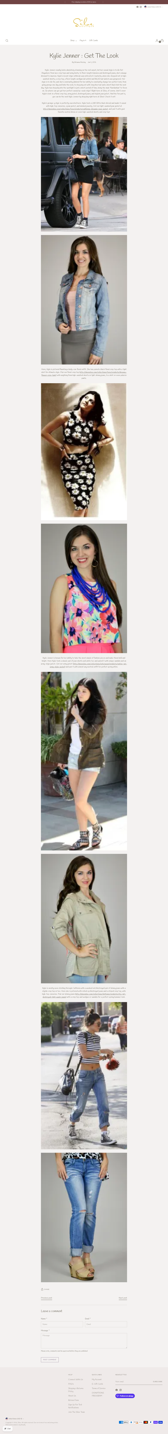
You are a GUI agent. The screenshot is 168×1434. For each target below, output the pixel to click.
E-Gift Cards (97, 1384)
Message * (45, 1330)
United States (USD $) (154, 7)
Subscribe (157, 1382)
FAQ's (71, 1384)
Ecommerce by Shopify (18, 1425)
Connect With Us (75, 1379)
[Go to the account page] (155, 40)
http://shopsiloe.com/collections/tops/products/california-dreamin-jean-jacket (75, 109)
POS (7, 1425)
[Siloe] (84, 22)
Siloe (19, 1423)
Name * (44, 1318)
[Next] (103, 2)
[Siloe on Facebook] (137, 7)
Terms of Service (99, 1388)
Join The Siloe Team (76, 1412)
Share (47, 1289)
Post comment (49, 1360)
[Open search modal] (6, 40)
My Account (97, 1379)
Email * (88, 1318)
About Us (72, 1396)
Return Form (73, 1400)
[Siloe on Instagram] (141, 7)
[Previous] (65, 2)
